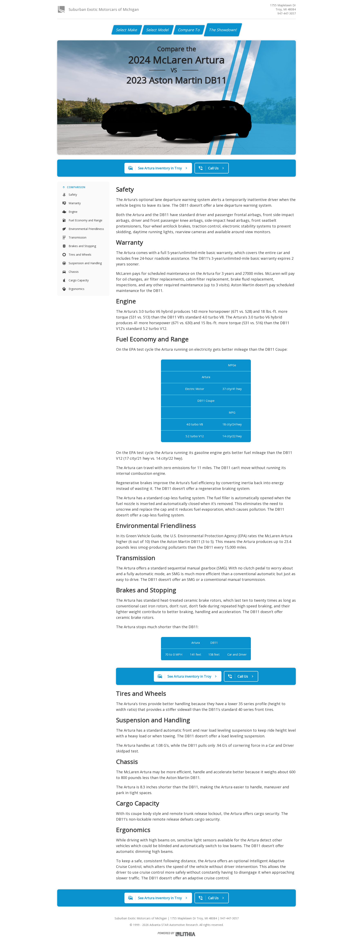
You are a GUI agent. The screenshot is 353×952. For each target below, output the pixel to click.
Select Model (158, 29)
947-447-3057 (286, 13)
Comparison (76, 187)
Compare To (189, 29)
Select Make (127, 29)
